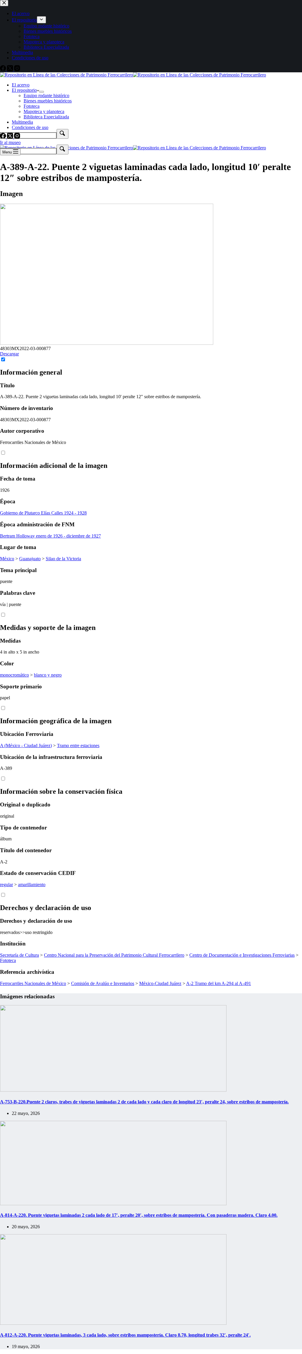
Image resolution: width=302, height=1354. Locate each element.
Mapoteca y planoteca (44, 111)
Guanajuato (30, 558)
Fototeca (32, 106)
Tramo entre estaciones (78, 745)
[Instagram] (17, 137)
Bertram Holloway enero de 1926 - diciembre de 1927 (50, 535)
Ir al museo (10, 142)
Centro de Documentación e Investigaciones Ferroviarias (242, 955)
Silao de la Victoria (63, 558)
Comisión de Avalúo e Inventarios (102, 983)
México (7, 558)
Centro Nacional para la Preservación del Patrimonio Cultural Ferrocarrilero (114, 955)
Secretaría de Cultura (19, 955)
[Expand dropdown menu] (41, 92)
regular (6, 884)
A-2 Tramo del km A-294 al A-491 (218, 983)
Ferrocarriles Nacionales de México (33, 983)
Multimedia (22, 122)
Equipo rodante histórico (46, 95)
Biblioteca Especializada (46, 116)
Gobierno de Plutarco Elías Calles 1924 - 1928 (43, 512)
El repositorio (24, 90)
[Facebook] (3, 137)
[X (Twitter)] (10, 137)
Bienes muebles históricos (48, 100)
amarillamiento (31, 884)
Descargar (9, 353)
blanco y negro (48, 674)
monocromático (14, 674)
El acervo (20, 84)
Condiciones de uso (30, 127)
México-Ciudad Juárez (160, 983)
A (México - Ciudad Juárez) (26, 745)
